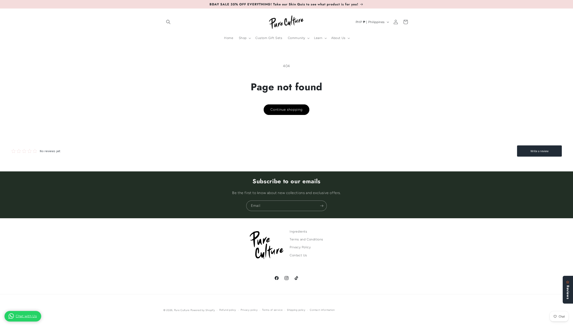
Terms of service (272, 310)
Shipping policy (296, 310)
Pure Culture (182, 310)
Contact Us (298, 255)
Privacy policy (249, 310)
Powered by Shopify (202, 310)
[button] (168, 22)
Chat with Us (26, 316)
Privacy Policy (300, 247)
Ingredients (298, 231)
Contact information (322, 310)
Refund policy (227, 310)
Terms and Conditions (306, 240)
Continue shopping (286, 110)
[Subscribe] (322, 206)
